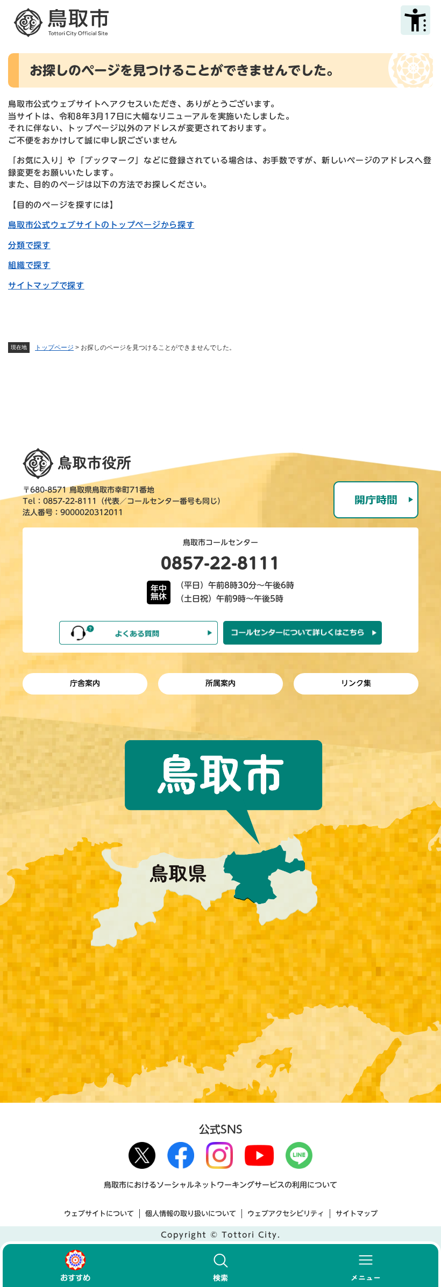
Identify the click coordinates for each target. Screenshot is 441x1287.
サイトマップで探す (46, 285)
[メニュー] (365, 1265)
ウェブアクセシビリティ (285, 1213)
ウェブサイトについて (99, 1213)
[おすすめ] (75, 1265)
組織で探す (29, 265)
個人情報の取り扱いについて (190, 1213)
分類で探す (29, 245)
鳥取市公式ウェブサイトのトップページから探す (101, 225)
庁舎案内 (85, 683)
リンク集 (356, 683)
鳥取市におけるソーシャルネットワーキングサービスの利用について (220, 1185)
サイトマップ (357, 1213)
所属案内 (220, 683)
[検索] (220, 1265)
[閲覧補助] (415, 20)
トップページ (54, 347)
